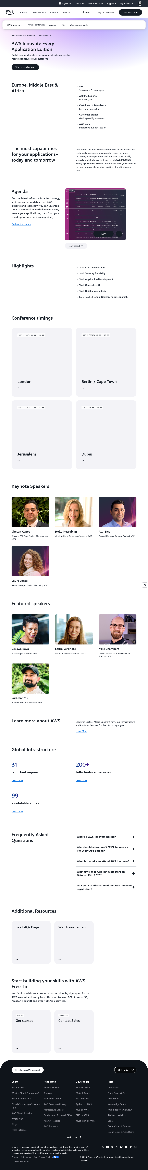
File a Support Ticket (118, 1093)
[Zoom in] (110, 234)
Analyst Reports (52, 1120)
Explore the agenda (21, 224)
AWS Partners (51, 1126)
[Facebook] (107, 1147)
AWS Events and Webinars (23, 35)
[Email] (135, 1147)
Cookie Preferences (20, 1161)
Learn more (17, 780)
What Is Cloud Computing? (25, 1093)
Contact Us (113, 1087)
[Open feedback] (144, 585)
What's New (17, 1118)
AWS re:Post (114, 1098)
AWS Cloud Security (22, 1113)
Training (48, 1093)
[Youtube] (126, 1147)
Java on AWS (82, 1109)
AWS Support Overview (120, 1109)
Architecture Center (53, 1109)
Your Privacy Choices (43, 1157)
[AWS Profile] (140, 3)
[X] (103, 1147)
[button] (39, 12)
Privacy (15, 1157)
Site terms (26, 1157)
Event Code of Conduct (119, 1126)
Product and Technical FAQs (58, 1115)
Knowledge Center (117, 1104)
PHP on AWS (82, 1115)
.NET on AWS (82, 1098)
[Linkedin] (112, 1147)
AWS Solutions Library (55, 1104)
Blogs (14, 1124)
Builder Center (83, 1087)
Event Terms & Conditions (121, 1131)
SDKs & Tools (82, 1093)
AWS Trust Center (53, 1098)
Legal (110, 1120)
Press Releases (19, 1129)
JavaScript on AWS (85, 1120)
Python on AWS (84, 1104)
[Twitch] (121, 1147)
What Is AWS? (19, 1087)
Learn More (81, 731)
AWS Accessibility (117, 1115)
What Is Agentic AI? (21, 1098)
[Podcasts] (131, 1147)
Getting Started (51, 1087)
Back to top (72, 1137)
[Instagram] (117, 1147)
